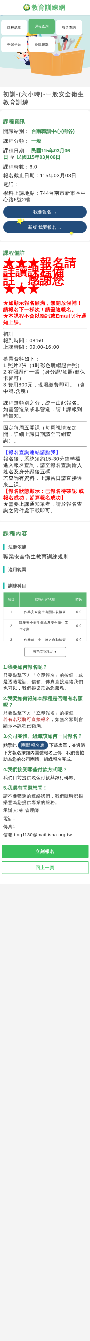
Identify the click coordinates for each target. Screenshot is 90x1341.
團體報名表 (33, 745)
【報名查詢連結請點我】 (32, 452)
